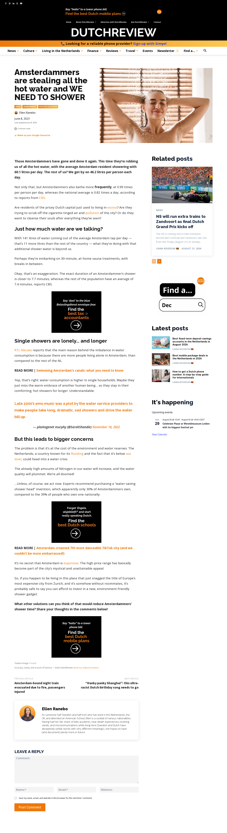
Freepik (32, 663)
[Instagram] (10, 4)
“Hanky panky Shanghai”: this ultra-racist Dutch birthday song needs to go (110, 685)
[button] (212, 51)
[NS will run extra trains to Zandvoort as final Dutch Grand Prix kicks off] (182, 185)
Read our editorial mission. (86, 667)
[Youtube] (21, 4)
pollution (92, 213)
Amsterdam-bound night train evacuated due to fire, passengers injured (39, 687)
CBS (42, 198)
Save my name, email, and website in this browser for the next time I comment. (55, 798)
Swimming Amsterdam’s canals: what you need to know (79, 370)
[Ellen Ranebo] (16, 112)
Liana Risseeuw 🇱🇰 (167, 248)
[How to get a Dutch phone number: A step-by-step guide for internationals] (161, 375)
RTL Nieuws (23, 350)
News (18, 106)
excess (112, 207)
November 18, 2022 (106, 427)
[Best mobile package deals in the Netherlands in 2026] (161, 359)
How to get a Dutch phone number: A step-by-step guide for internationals (190, 374)
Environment (29, 106)
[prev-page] (154, 261)
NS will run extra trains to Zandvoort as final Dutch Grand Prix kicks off (181, 221)
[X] (17, 4)
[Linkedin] (13, 4)
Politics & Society (48, 106)
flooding (77, 453)
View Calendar (159, 434)
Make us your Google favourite (33, 135)
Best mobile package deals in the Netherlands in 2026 (190, 357)
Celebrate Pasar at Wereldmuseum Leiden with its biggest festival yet (186, 425)
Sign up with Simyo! (150, 43)
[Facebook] (6, 4)
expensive (70, 563)
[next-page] (159, 261)
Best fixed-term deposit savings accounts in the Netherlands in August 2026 (191, 341)
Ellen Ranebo (27, 112)
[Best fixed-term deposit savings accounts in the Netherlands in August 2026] (161, 342)
